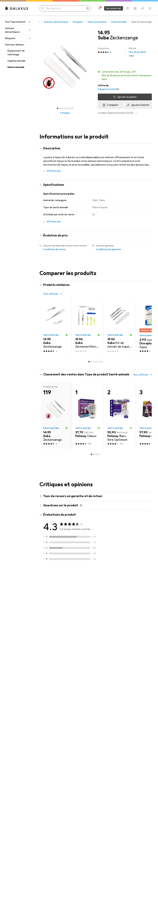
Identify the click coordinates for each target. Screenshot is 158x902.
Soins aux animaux (14, 44)
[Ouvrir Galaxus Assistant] (127, 8)
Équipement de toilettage (16, 52)
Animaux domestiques (12, 30)
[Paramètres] (99, 8)
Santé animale (15, 67)
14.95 (104, 33)
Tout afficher (50, 293)
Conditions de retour (54, 249)
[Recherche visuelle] (87, 8)
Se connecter (113, 8)
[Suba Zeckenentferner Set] (88, 327)
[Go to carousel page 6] (101, 361)
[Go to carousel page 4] (96, 361)
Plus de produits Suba (137, 52)
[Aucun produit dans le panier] (150, 8)
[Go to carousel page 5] (99, 361)
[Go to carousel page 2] (91, 361)
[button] (125, 75)
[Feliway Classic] (88, 415)
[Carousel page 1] (89, 361)
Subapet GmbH (106, 89)
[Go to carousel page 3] (94, 361)
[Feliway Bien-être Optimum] (120, 415)
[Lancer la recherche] (43, 8)
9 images (65, 112)
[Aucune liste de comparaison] (135, 8)
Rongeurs (10, 38)
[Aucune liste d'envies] (142, 8)
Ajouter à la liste (140, 105)
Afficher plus (54, 170)
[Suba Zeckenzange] (56, 327)
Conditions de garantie (108, 249)
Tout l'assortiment (15, 21)
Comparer (112, 105)
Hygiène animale (16, 60)
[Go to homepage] (16, 8)
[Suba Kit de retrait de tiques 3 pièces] (120, 327)
